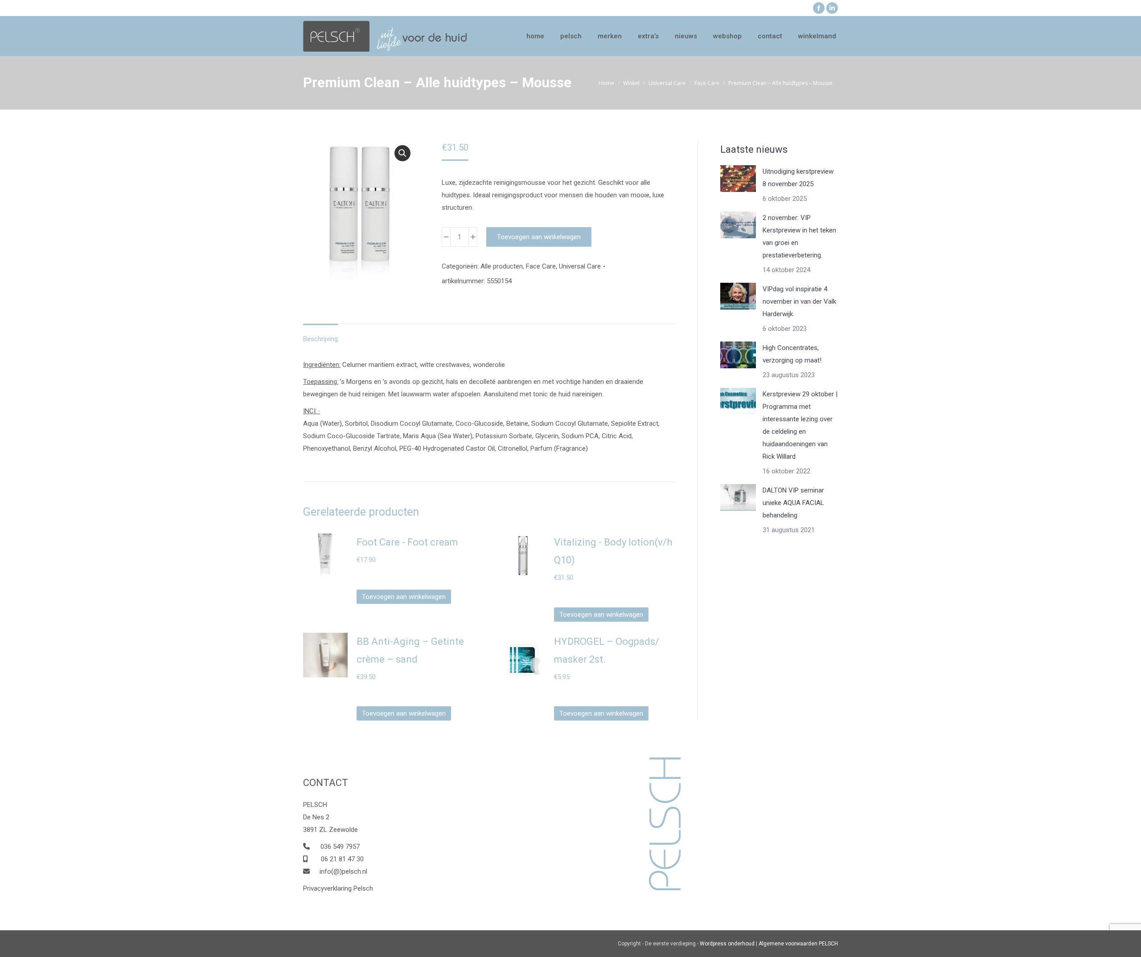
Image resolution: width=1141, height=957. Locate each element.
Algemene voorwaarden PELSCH (798, 944)
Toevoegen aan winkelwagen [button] (404, 597)
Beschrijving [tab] (320, 339)
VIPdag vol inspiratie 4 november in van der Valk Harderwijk (799, 301)
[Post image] (738, 178)
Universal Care (580, 266)
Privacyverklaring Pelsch (338, 888)
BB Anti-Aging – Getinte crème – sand (410, 650)
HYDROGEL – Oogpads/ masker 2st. (606, 650)
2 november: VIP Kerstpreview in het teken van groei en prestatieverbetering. (799, 236)
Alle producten (501, 266)
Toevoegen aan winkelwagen (539, 237)
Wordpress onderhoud (727, 944)
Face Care (541, 266)
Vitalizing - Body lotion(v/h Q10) (613, 551)
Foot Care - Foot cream (407, 542)
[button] (402, 153)
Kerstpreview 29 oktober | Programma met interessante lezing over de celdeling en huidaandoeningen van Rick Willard (800, 425)
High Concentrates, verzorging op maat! (792, 354)
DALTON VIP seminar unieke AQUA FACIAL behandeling (793, 502)
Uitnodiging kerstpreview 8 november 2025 (798, 177)
